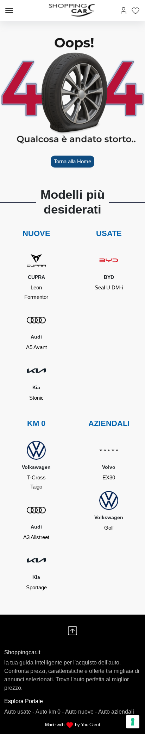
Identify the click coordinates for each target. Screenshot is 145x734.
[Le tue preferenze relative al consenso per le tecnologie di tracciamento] (132, 721)
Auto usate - (19, 712)
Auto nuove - (81, 712)
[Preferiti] (135, 10)
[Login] (123, 10)
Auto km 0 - (50, 712)
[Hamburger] (9, 10)
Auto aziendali (116, 712)
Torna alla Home (72, 161)
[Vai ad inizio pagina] (72, 630)
